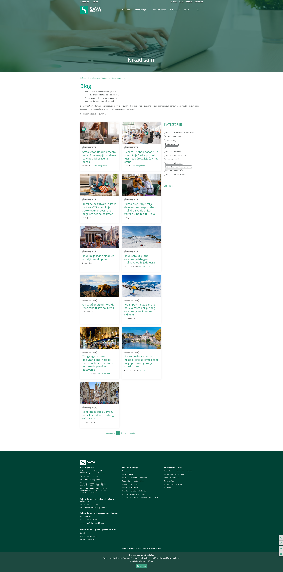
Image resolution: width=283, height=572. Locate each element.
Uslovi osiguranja (171, 477)
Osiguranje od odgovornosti (175, 155)
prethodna (110, 433)
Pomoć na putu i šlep (173, 136)
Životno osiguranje (172, 144)
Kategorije (106, 78)
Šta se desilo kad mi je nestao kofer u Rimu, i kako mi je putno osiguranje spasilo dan (141, 361)
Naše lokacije (127, 474)
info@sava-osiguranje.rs (92, 480)
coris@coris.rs (88, 540)
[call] (281, 548)
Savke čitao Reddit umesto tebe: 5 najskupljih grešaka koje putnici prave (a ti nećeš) (99, 157)
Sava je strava (170, 140)
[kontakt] (281, 553)
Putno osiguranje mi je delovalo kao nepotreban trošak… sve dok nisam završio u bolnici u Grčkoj (140, 209)
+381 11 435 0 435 (90, 520)
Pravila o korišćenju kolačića (134, 491)
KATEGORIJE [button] (173, 124)
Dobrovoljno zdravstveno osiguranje (178, 167)
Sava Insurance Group (151, 548)
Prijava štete (159, 10)
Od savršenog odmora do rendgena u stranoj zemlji (98, 306)
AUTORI (170, 186)
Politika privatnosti (130, 487)
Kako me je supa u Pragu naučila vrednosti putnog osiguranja (98, 415)
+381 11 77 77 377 (90, 504)
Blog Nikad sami (94, 78)
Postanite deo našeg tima (132, 481)
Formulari (168, 487)
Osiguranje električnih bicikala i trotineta (180, 133)
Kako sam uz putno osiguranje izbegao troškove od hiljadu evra (139, 259)
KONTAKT (199, 2)
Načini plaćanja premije (174, 474)
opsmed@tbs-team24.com (93, 523)
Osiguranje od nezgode (173, 163)
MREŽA (174, 2)
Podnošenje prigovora (173, 484)
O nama (125, 471)
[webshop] (281, 537)
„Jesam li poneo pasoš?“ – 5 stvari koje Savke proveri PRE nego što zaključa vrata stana (141, 157)
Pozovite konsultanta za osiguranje (178, 471)
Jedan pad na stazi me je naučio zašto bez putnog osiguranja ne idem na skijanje (139, 309)
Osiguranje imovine (172, 152)
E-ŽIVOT (95, 2)
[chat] (281, 543)
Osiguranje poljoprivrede (174, 174)
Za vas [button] (187, 10)
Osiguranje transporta (173, 171)
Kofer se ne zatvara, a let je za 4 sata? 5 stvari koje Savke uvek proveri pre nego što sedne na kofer (99, 209)
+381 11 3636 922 (89, 536)
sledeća (132, 433)
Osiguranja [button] (140, 10)
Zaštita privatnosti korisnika (134, 494)
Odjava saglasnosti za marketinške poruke (140, 497)
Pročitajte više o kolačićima (141, 561)
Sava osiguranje (101, 166)
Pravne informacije (130, 484)
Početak (83, 78)
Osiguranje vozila (171, 148)
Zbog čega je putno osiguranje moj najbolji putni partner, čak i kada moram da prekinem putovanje (97, 363)
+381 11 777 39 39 (186, 2)
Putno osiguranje (118, 78)
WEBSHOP (85, 2)
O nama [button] (174, 10)
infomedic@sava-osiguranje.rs (95, 508)
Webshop (126, 10)
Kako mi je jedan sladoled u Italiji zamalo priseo (98, 257)
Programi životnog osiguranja (134, 477)
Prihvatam (141, 566)
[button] (199, 10)
